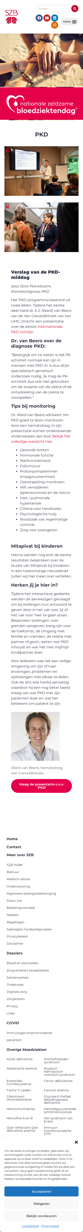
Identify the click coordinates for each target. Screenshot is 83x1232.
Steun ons (14, 901)
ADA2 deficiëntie (20, 1059)
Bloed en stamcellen (22, 963)
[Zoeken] (74, 8)
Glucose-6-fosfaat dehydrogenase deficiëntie (57, 1099)
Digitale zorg (17, 992)
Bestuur (13, 872)
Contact (14, 847)
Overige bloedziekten (27, 1050)
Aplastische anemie (22, 1068)
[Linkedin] (54, 18)
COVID (13, 1023)
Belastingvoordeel (21, 908)
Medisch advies (18, 879)
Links (11, 1013)
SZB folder (15, 865)
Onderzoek (15, 985)
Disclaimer (15, 944)
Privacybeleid (50, 1226)
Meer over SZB (20, 855)
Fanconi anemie (56, 1090)
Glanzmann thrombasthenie (19, 1098)
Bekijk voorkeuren (41, 1216)
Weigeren (41, 1204)
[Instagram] (54, 25)
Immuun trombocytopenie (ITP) (57, 1131)
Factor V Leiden (19, 1090)
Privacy (12, 1006)
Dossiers (15, 953)
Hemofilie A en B (20, 1118)
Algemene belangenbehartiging (31, 893)
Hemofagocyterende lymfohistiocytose (60, 1110)
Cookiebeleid (30, 1226)
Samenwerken (18, 978)
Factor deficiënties (58, 1081)
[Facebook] (39, 18)
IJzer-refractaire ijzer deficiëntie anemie (22, 1129)
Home (12, 839)
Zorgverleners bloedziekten (28, 970)
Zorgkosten (16, 999)
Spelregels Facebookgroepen (29, 929)
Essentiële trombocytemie (19, 1082)
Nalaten (13, 915)
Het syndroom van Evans (58, 1119)
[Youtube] (46, 18)
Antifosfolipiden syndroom (56, 1060)
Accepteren (41, 1191)
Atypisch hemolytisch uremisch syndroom (59, 1071)
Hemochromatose (21, 1109)
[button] (76, 1142)
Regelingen (15, 922)
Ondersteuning (18, 886)
